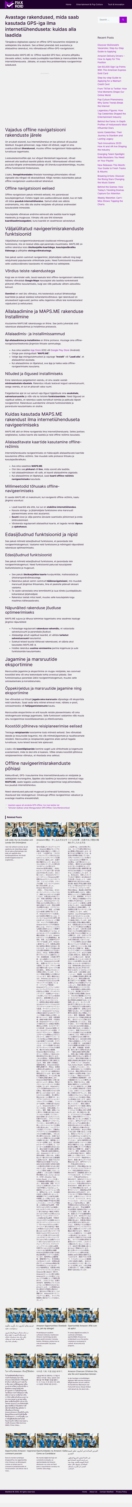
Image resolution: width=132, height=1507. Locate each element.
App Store (35, 350)
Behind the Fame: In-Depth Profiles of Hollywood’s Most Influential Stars (112, 124)
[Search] (123, 20)
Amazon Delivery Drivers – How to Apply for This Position (111, 59)
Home (68, 4)
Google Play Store (60, 350)
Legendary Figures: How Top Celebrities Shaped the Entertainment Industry (112, 113)
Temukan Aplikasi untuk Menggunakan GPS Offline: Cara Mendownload (39, 808)
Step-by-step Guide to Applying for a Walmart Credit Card (109, 81)
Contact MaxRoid (106, 1492)
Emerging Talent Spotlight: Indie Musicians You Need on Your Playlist (111, 157)
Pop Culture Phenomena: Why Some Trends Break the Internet (110, 102)
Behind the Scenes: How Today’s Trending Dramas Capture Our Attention (111, 190)
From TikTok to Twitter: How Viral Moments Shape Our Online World (112, 91)
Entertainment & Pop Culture (89, 4)
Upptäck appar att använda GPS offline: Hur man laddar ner (33, 805)
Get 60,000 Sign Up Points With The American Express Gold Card (112, 70)
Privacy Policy (121, 1492)
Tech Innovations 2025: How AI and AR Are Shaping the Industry (112, 146)
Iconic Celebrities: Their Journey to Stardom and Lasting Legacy (110, 135)
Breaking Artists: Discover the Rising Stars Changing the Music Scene (111, 179)
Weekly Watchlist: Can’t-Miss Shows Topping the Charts (110, 201)
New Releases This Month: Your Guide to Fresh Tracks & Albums (112, 168)
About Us (93, 1492)
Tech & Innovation (116, 4)
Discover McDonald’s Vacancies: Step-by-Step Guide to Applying (111, 48)
